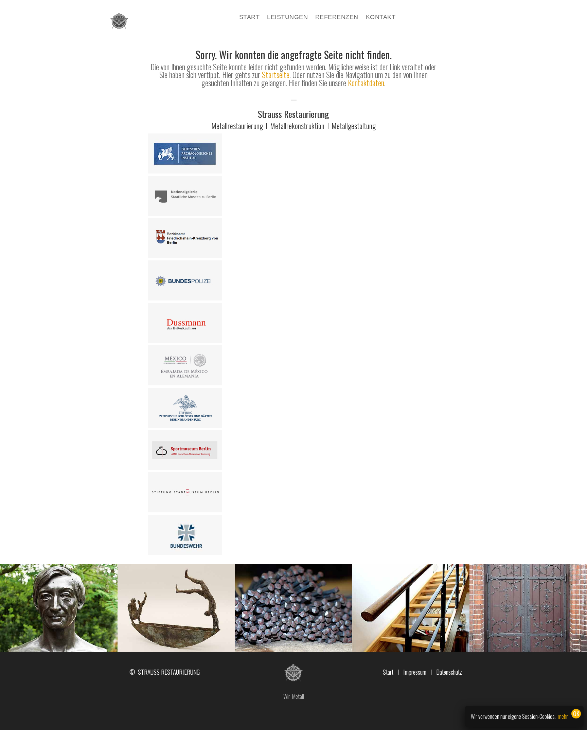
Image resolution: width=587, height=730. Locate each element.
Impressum (414, 671)
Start (249, 17)
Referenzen (336, 17)
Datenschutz (449, 671)
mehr (563, 716)
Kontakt (380, 17)
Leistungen (287, 17)
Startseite (275, 74)
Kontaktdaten (366, 83)
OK (576, 713)
